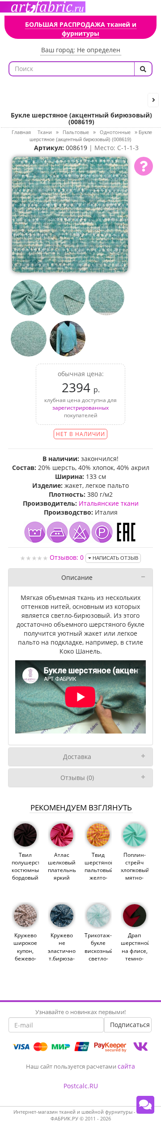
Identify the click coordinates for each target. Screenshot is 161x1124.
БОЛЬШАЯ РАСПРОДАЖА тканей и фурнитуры (80, 29)
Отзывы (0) (77, 777)
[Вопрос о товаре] (143, 166)
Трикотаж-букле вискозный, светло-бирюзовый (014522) (98, 954)
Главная (21, 132)
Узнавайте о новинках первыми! (80, 1012)
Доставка (77, 756)
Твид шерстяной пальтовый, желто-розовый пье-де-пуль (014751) (98, 881)
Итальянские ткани (109, 503)
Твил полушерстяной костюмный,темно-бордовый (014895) (25, 870)
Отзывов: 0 (67, 557)
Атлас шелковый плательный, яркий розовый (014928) (61, 874)
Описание (77, 577)
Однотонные (115, 132)
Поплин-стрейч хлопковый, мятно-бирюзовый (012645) (134, 874)
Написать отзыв (114, 558)
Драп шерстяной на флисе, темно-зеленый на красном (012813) (134, 962)
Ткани (45, 132)
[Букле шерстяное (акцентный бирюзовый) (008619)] (70, 214)
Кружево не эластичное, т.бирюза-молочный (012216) (61, 954)
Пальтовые (76, 132)
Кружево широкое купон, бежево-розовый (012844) (25, 954)
